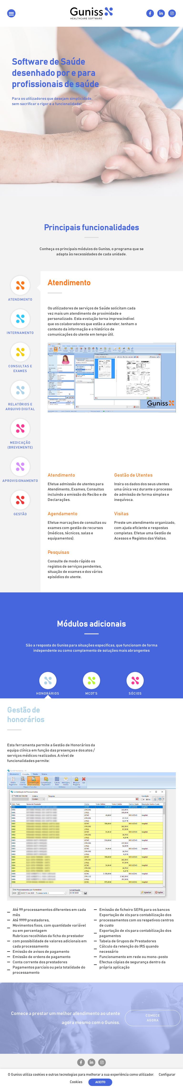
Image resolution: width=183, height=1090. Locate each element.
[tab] (20, 287)
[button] (11, 13)
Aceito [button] (100, 1082)
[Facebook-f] (150, 13)
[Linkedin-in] (161, 13)
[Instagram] (172, 13)
